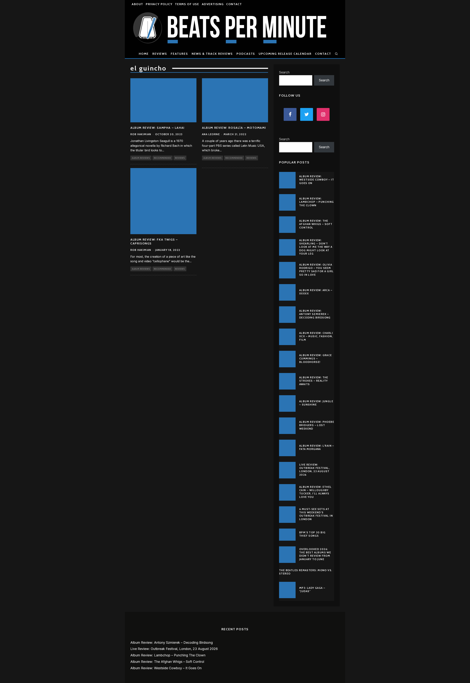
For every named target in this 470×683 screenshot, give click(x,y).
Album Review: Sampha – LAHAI (157, 127)
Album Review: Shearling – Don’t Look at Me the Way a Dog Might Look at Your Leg (315, 247)
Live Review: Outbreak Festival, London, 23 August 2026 (314, 469)
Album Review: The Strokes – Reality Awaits (313, 381)
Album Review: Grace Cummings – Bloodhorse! (315, 358)
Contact (234, 4)
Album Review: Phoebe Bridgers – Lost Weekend (316, 425)
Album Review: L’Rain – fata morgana (316, 447)
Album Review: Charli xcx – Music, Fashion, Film (316, 336)
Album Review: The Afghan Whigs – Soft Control (315, 224)
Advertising (213, 4)
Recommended (162, 158)
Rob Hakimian (140, 134)
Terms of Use (187, 4)
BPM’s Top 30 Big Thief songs (312, 534)
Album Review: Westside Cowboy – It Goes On (316, 180)
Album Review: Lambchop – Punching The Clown (316, 202)
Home (144, 53)
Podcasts (245, 53)
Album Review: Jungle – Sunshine (316, 403)
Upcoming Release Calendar (285, 53)
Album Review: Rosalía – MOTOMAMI (234, 127)
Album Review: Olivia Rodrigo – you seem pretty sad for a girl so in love (316, 269)
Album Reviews (141, 158)
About (137, 4)
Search (284, 72)
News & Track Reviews (212, 53)
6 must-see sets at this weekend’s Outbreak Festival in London (316, 514)
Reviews (159, 53)
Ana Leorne (211, 134)
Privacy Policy (159, 4)
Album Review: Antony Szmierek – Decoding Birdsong (315, 314)
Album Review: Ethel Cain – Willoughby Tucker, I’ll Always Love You (315, 492)
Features (179, 53)
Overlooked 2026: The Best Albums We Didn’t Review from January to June (315, 554)
